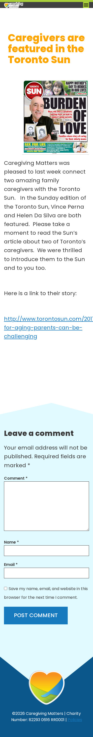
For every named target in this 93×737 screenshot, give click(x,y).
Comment (16, 478)
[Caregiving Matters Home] (29, 5)
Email (11, 564)
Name (11, 542)
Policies (75, 720)
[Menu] (86, 5)
